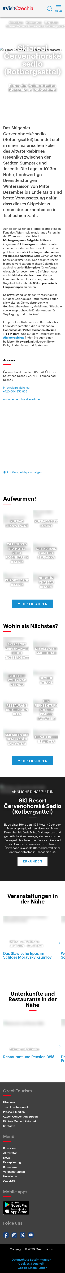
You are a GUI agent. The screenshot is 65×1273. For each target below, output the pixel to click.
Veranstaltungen (14, 1171)
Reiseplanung (12, 1162)
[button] (49, 8)
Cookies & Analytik (31, 1263)
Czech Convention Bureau (20, 1116)
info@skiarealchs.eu (16, 387)
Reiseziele (9, 1148)
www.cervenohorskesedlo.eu (22, 399)
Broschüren (10, 1166)
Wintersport (34, 22)
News (6, 1157)
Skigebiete (51, 22)
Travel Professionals (16, 1107)
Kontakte (9, 1125)
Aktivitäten (16, 22)
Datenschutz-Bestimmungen (31, 1259)
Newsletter (10, 1176)
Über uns (9, 1102)
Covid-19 (9, 1181)
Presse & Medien (14, 1111)
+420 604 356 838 (15, 391)
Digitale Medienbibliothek (20, 1121)
